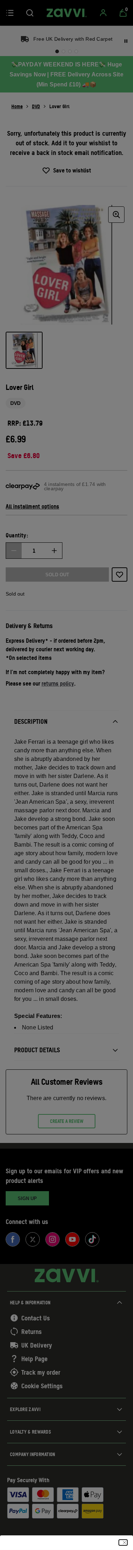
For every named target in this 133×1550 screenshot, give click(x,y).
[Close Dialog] (123, 1542)
